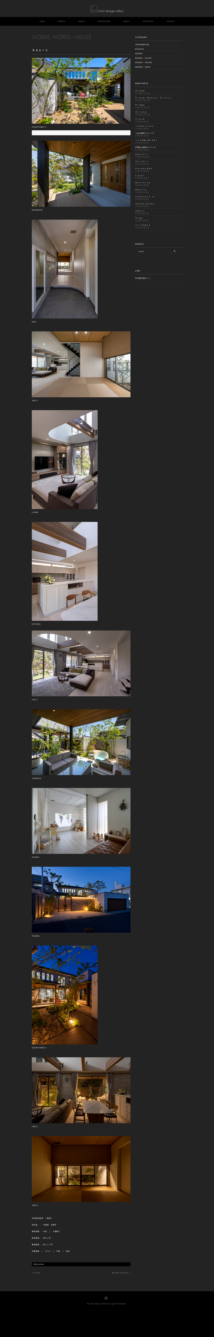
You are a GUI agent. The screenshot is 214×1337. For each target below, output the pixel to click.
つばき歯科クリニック (144, 133)
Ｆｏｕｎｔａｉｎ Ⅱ (144, 197)
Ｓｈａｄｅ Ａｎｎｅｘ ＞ (121, 1273)
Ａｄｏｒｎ (140, 211)
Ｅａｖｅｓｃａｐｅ (143, 168)
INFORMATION (104, 21)
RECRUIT (139, 49)
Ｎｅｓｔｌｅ (141, 190)
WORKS (81, 21)
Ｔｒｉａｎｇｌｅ (142, 225)
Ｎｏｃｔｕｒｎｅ (142, 182)
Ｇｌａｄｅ (140, 91)
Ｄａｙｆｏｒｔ (142, 154)
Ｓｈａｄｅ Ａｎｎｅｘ (145, 204)
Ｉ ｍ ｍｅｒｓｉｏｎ (144, 126)
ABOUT (126, 21)
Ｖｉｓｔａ (140, 119)
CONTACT (170, 21)
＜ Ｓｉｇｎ (36, 1273)
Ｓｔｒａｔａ (141, 112)
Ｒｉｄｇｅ (140, 105)
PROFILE (61, 21)
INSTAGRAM (148, 21)
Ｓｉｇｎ (139, 218)
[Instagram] (106, 1298)
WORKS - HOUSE (72, 37)
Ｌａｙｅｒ (140, 175)
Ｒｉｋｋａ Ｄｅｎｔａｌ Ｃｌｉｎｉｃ (153, 98)
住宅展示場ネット (142, 278)
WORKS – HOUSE (143, 62)
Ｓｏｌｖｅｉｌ (142, 161)
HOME (42, 21)
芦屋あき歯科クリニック (145, 147)
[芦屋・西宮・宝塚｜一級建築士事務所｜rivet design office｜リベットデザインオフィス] (107, 7)
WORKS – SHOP (142, 67)
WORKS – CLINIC (143, 58)
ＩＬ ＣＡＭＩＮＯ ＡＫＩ (146, 140)
